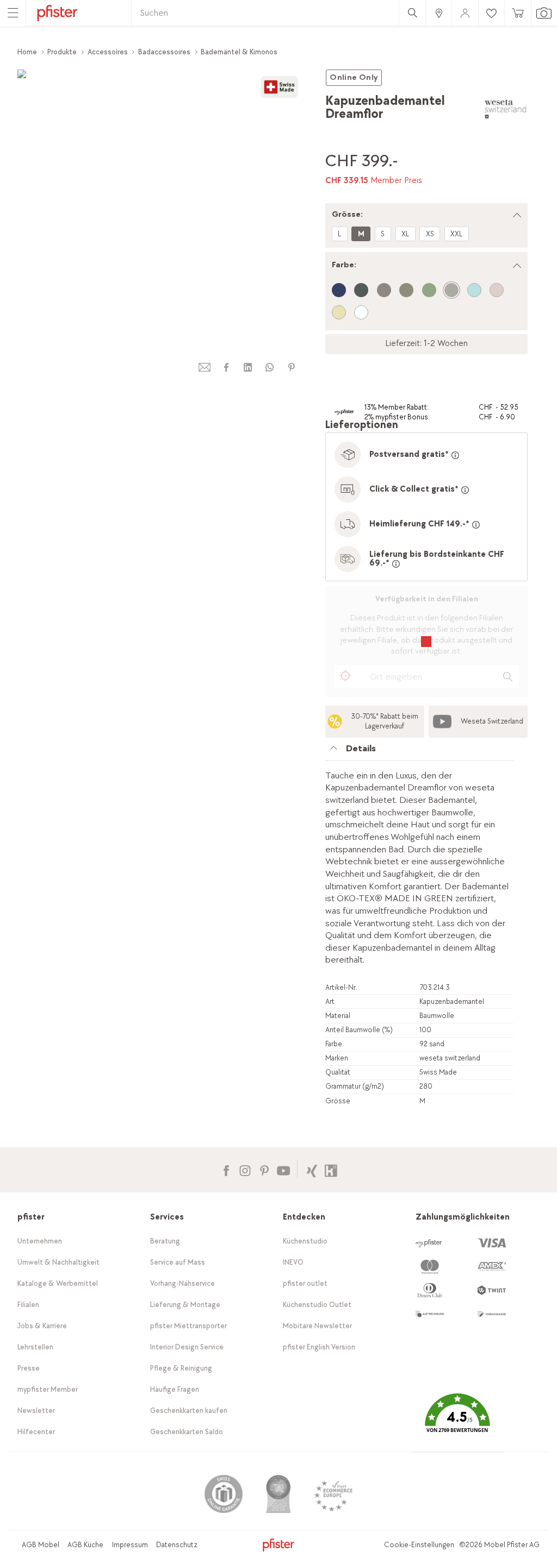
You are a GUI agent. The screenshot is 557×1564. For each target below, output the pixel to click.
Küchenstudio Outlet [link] (317, 1304)
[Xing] (311, 1169)
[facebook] (226, 367)
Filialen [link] (28, 1304)
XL (405, 233)
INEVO (293, 1262)
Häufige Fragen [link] (174, 1389)
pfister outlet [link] (305, 1283)
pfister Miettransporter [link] (188, 1325)
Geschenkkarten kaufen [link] (188, 1410)
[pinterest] (291, 367)
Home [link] (27, 51)
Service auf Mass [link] (177, 1262)
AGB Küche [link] (85, 1544)
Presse (28, 1368)
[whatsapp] (270, 367)
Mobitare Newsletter (317, 1325)
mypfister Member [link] (47, 1389)
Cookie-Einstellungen (419, 1544)
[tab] (419, 751)
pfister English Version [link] (319, 1347)
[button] (457, 1421)
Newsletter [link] (36, 1410)
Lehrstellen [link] (35, 1347)
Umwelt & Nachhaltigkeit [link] (58, 1262)
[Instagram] (245, 1169)
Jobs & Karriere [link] (42, 1325)
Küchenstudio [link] (305, 1241)
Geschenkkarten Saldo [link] (186, 1431)
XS (430, 233)
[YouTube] (283, 1169)
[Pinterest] (264, 1169)
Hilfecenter (36, 1431)
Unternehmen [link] (39, 1241)
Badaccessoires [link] (164, 51)
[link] (438, 13)
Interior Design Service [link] (187, 1347)
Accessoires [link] (108, 51)
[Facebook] (226, 1169)
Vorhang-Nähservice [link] (182, 1283)
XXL (456, 233)
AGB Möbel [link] (40, 1544)
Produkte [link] (62, 51)
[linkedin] (248, 367)
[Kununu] (331, 1169)
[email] (204, 367)
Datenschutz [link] (176, 1544)
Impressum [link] (130, 1544)
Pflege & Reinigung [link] (181, 1368)
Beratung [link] (165, 1241)
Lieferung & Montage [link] (185, 1304)
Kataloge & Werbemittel (57, 1283)
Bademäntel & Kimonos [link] (239, 51)
